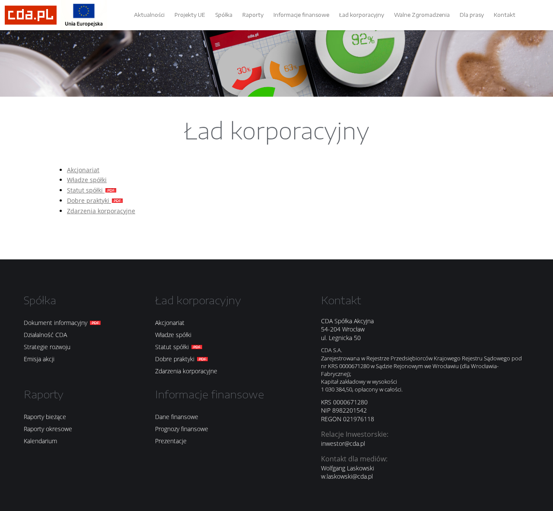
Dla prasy (472, 15)
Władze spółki (87, 180)
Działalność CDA (45, 335)
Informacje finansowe (301, 15)
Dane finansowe (176, 417)
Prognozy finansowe (181, 429)
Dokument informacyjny (56, 323)
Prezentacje (171, 441)
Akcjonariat (83, 170)
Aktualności (149, 15)
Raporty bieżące (45, 417)
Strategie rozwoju (47, 347)
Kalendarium (40, 441)
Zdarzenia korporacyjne (101, 211)
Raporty (253, 15)
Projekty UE (190, 15)
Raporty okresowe (48, 429)
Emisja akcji (39, 359)
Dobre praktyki (89, 200)
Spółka (223, 15)
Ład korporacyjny (361, 15)
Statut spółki (86, 190)
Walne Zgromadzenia (422, 15)
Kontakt (504, 15)
